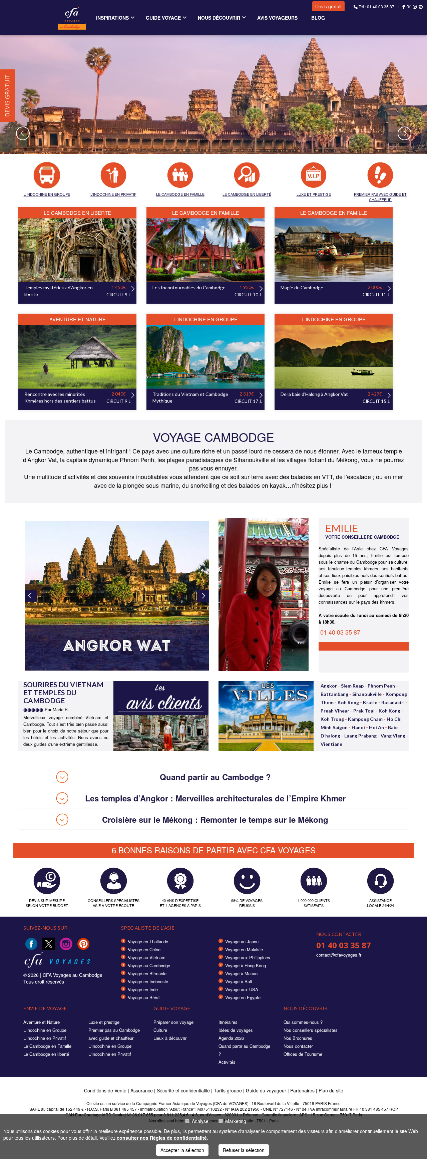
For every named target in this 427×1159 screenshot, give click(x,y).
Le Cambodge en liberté (46, 1054)
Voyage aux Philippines (247, 957)
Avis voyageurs (277, 17)
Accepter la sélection (182, 1150)
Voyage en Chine (144, 949)
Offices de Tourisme (303, 1054)
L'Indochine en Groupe (44, 1030)
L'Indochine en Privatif (44, 1038)
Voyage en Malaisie (244, 949)
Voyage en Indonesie (148, 981)
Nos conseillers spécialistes (311, 1030)
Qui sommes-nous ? (303, 1022)
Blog (318, 17)
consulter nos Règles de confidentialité (162, 1137)
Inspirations (112, 17)
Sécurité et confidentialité (183, 1090)
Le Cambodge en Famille (47, 1046)
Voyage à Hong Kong (245, 965)
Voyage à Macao (241, 973)
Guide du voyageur (266, 1090)
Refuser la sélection (244, 1150)
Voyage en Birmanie (147, 973)
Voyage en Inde (143, 989)
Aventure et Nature (41, 1022)
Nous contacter (298, 1046)
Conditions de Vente (105, 1090)
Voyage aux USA (241, 989)
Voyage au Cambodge (149, 965)
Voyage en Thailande (148, 941)
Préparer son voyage (173, 1022)
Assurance (142, 1090)
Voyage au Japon (242, 941)
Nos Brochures (298, 1038)
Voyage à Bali (238, 981)
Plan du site (331, 1090)
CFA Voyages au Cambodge (72, 975)
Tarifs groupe (228, 1090)
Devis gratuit (328, 6)
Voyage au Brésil (144, 997)
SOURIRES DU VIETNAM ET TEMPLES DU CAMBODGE (63, 692)
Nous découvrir (219, 17)
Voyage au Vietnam (146, 957)
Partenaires (303, 1090)
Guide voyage (163, 17)
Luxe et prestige (103, 1022)
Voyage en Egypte (243, 997)
